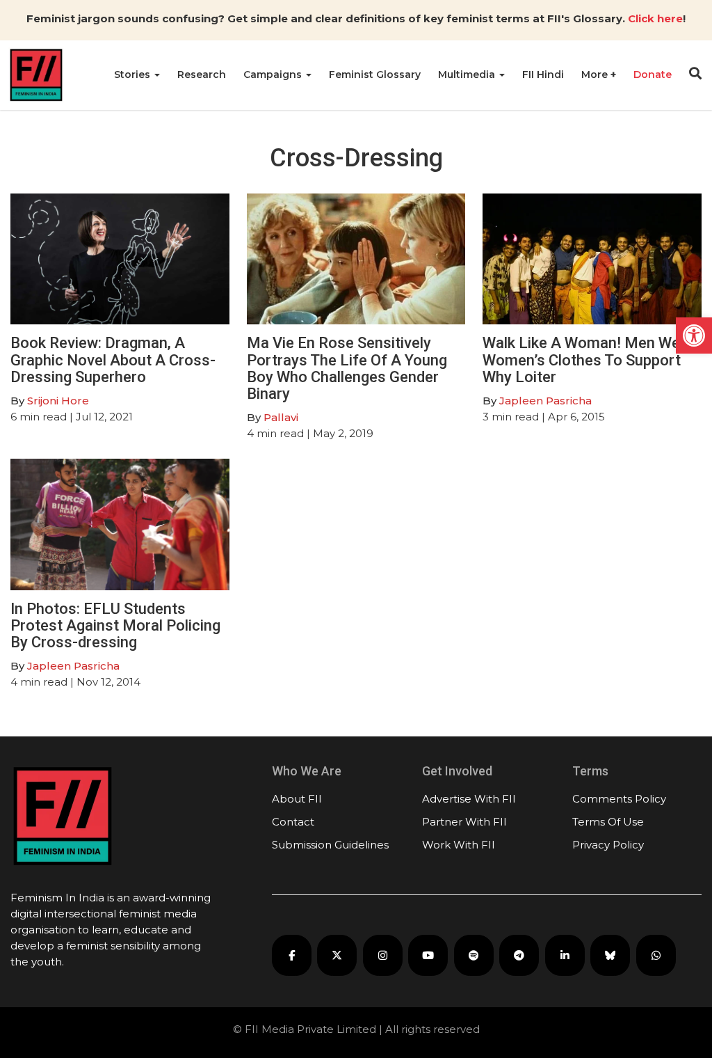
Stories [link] (133, 74)
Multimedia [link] (468, 74)
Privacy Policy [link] (608, 844)
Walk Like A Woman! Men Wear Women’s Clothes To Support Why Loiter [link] (588, 359)
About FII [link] (297, 798)
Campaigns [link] (274, 74)
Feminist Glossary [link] (375, 74)
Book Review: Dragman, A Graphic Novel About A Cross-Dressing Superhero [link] (113, 359)
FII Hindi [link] (543, 74)
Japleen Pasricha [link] (545, 400)
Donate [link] (652, 74)
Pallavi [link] (281, 417)
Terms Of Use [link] (608, 821)
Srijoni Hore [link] (58, 400)
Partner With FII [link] (464, 821)
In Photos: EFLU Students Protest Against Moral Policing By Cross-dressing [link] (115, 625)
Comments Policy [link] (619, 798)
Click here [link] (655, 18)
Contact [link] (293, 821)
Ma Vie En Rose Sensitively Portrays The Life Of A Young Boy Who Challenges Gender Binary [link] (347, 368)
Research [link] (201, 74)
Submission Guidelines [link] (330, 844)
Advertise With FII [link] (469, 798)
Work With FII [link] (458, 844)
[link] (694, 335)
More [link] (595, 74)
